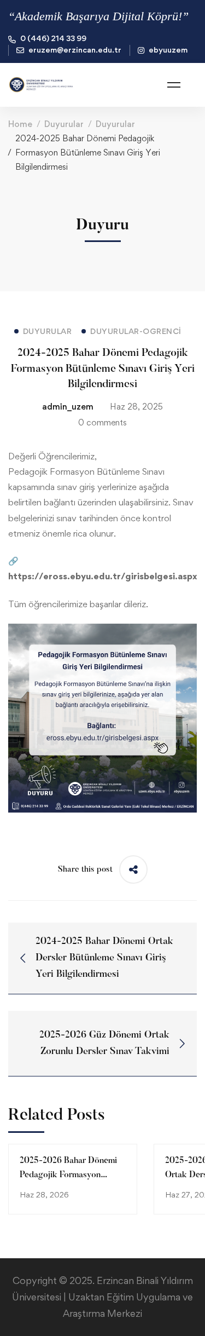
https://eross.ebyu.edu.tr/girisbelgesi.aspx (102, 576)
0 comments (102, 422)
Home (20, 124)
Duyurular (64, 124)
